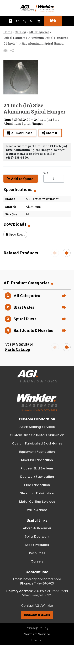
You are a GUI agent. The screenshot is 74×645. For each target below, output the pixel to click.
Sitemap (37, 640)
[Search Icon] (38, 21)
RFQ (53, 21)
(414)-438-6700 (17, 157)
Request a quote (37, 615)
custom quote (18, 154)
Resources (37, 553)
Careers (37, 561)
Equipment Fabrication (37, 452)
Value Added (37, 510)
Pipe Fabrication (37, 485)
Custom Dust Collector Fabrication (37, 435)
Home (7, 32)
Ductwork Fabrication (37, 477)
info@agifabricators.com (42, 579)
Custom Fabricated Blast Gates (37, 443)
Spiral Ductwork (37, 536)
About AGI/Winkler (37, 528)
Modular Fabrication (37, 460)
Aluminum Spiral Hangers (47, 38)
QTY (45, 172)
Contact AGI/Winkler (37, 606)
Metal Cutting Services (37, 502)
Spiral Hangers (14, 38)
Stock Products (37, 545)
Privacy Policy (37, 628)
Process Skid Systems (37, 468)
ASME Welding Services (37, 427)
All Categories (39, 32)
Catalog (20, 32)
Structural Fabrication (37, 493)
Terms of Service (37, 634)
